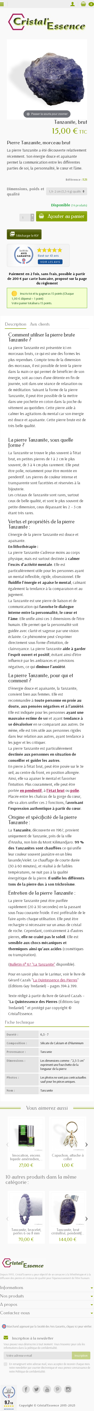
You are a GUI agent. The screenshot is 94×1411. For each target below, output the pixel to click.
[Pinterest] (58, 1389)
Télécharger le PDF (24, 234)
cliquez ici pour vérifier (78, 1326)
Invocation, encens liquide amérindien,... (26, 1157)
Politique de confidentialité (30, 1371)
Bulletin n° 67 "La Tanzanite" (32, 964)
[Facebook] (26, 1389)
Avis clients (40, 324)
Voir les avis (50, 261)
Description (15, 324)
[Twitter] (36, 1389)
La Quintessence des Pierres (55, 979)
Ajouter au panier (66, 216)
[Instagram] (68, 1389)
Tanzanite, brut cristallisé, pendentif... (67, 1232)
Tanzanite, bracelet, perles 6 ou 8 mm (26, 1232)
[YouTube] (47, 1389)
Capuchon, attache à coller (68, 1157)
